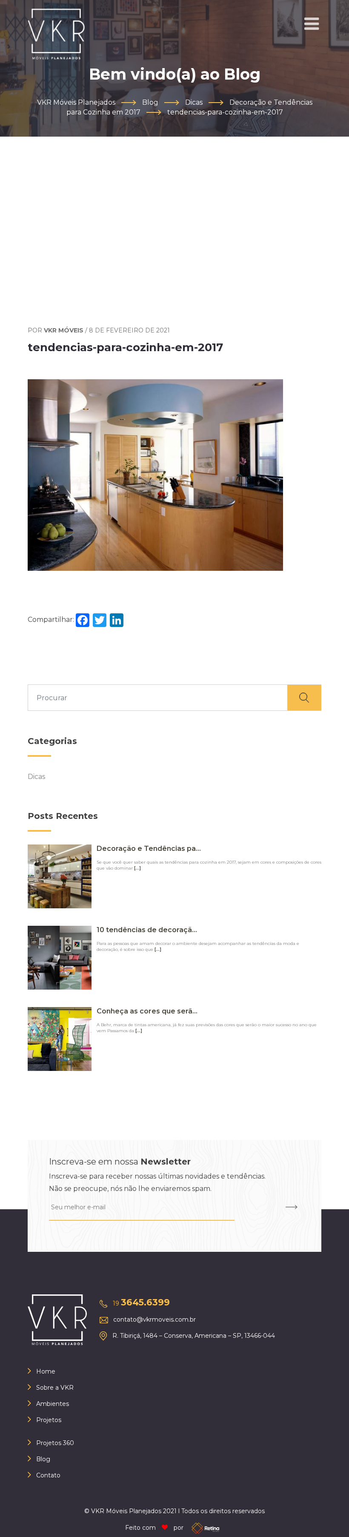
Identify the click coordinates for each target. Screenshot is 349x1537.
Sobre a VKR (55, 1387)
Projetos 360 (55, 1443)
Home (45, 1371)
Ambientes (52, 1404)
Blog (43, 1459)
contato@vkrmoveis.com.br (154, 1319)
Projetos (48, 1420)
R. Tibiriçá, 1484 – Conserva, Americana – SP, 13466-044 (193, 1336)
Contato (48, 1475)
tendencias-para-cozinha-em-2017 (125, 347)
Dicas (36, 777)
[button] (311, 24)
